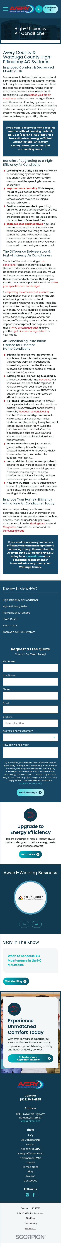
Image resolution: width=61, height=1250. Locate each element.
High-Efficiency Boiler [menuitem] (15, 606)
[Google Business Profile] (27, 1195)
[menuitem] (30, 1218)
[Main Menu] (5, 9)
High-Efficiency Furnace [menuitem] (16, 612)
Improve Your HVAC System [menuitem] (19, 632)
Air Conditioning (30, 1140)
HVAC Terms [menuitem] (10, 625)
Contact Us (30, 1180)
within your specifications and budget (30, 284)
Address (7, 717)
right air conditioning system (29, 331)
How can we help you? (16, 745)
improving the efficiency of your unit (28, 292)
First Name (9, 661)
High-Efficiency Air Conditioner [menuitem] (20, 600)
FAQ (30, 1135)
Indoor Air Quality (30, 1149)
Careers (30, 1162)
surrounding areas (13, 530)
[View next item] (37, 924)
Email (6, 703)
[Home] (21, 9)
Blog (30, 1171)
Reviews (30, 1176)
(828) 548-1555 (30, 1099)
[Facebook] (33, 1195)
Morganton (9, 527)
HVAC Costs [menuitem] (10, 619)
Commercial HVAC (30, 1158)
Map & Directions (30, 1121)
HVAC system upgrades (25, 327)
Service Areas (30, 1167)
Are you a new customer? (18, 731)
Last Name (9, 675)
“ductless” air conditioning (33, 411)
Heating (30, 1144)
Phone (6, 689)
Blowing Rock (37, 523)
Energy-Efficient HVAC (30, 1153)
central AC (45, 379)
